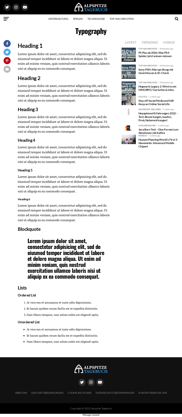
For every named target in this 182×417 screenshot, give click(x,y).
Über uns (21, 392)
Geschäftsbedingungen (47, 392)
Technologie (96, 18)
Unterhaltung (58, 18)
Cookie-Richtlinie (80, 392)
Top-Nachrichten (122, 18)
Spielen (78, 18)
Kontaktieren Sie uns (152, 392)
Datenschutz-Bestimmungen (115, 392)
